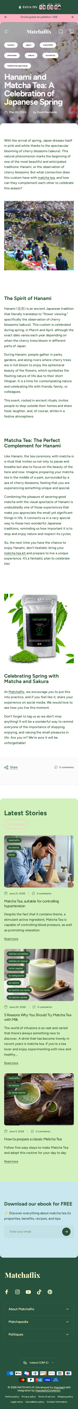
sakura (31, 55)
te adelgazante (16, 975)
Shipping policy (65, 1396)
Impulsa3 (59, 1387)
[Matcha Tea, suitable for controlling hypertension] (39, 861)
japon (28, 45)
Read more (11, 939)
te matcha (50, 55)
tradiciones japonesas (17, 65)
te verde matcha (17, 1092)
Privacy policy (29, 1396)
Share (14, 767)
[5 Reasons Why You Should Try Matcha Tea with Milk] (39, 975)
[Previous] (5, 17)
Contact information (57, 1401)
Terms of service (46, 1396)
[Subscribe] (66, 1232)
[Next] (72, 17)
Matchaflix (16, 692)
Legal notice (17, 1401)
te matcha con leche (19, 990)
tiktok (12, 854)
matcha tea (46, 178)
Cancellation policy (34, 1401)
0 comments (66, 767)
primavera (11, 55)
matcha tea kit (15, 553)
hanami (10, 45)
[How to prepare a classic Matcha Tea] (39, 1099)
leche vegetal (16, 968)
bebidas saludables (18, 953)
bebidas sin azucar (18, 961)
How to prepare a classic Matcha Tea (33, 1139)
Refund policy (12, 1396)
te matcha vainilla (18, 997)
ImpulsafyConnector (48, 1390)
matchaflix (48, 45)
